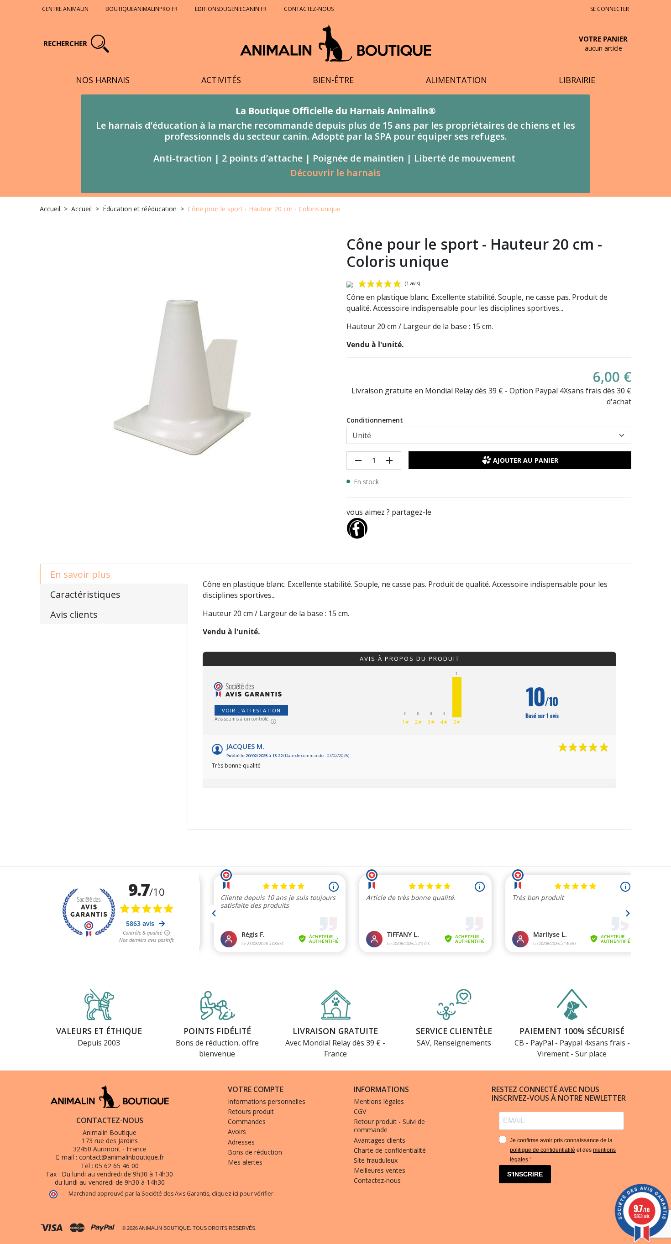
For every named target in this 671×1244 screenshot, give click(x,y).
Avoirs (237, 1131)
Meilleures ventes (379, 1170)
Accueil (50, 208)
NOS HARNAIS (103, 79)
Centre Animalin (65, 9)
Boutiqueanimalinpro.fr (141, 9)
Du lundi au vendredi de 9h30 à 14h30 (117, 1174)
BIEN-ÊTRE (333, 79)
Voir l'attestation (251, 710)
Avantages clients (379, 1140)
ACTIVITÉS (221, 79)
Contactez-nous (309, 9)
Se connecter (609, 9)
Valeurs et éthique (99, 1030)
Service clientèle (454, 1030)
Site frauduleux (376, 1160)
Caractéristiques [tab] (85, 594)
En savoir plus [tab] (80, 574)
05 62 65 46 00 (117, 1165)
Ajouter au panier (525, 460)
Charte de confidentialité (390, 1150)
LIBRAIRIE (577, 79)
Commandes (247, 1121)
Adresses (241, 1142)
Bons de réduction (255, 1152)
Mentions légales (379, 1101)
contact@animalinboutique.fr (121, 1157)
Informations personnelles (266, 1101)
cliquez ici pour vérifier (242, 1193)
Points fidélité (217, 1030)
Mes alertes (245, 1162)
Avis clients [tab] (74, 614)
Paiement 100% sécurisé (571, 1030)
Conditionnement (374, 420)
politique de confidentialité (542, 1150)
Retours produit (251, 1111)
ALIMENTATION (456, 79)
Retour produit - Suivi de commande (389, 1125)
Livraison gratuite (335, 1030)
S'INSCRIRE (525, 1174)
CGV (360, 1111)
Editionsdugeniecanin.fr (231, 9)
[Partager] (357, 526)
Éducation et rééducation (140, 208)
